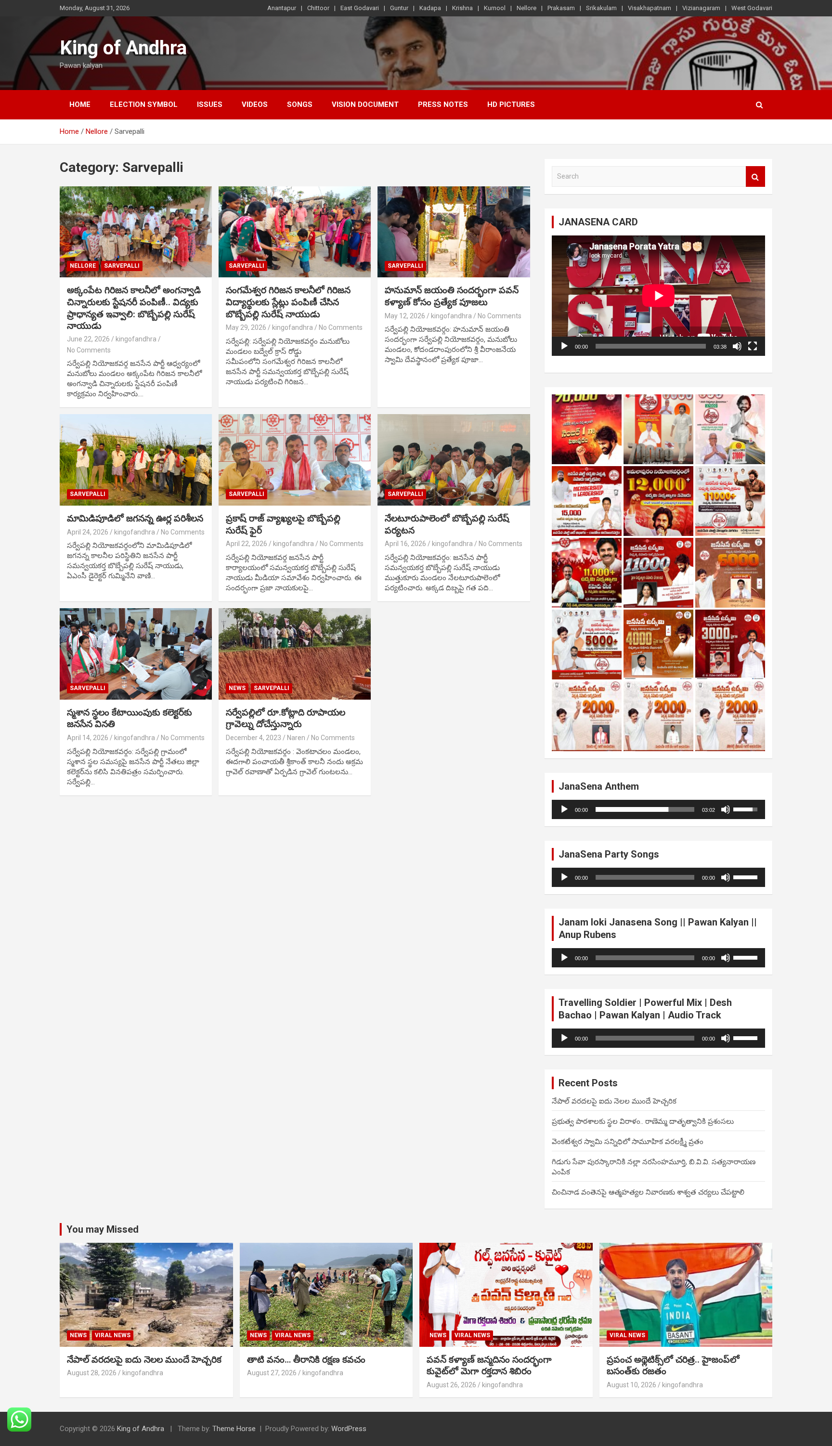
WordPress (348, 1428)
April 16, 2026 (405, 543)
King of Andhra (123, 48)
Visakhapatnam (649, 8)
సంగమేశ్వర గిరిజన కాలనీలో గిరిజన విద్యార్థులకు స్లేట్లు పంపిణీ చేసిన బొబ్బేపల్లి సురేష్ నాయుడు (288, 302)
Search (755, 176)
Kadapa (430, 8)
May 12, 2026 (405, 316)
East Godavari (359, 8)
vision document (365, 104)
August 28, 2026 (92, 1373)
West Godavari (751, 8)
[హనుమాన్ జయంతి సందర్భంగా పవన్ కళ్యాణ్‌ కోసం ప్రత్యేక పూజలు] (453, 232)
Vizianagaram (701, 8)
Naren (296, 738)
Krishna (462, 8)
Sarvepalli (122, 265)
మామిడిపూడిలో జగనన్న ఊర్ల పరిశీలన (135, 518)
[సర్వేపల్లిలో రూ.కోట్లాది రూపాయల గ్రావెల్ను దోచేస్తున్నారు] (294, 654)
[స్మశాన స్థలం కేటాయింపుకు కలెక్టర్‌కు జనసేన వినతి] (135, 654)
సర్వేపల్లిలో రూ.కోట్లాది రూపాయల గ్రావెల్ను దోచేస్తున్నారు (285, 718)
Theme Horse (234, 1428)
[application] (658, 295)
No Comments (89, 350)
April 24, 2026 (87, 532)
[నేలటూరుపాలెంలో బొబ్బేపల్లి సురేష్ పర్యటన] (453, 460)
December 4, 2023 (253, 738)
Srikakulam (601, 8)
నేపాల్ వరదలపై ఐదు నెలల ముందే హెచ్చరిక (614, 1101)
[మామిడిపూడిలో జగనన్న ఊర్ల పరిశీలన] (135, 460)
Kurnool (495, 8)
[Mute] (737, 346)
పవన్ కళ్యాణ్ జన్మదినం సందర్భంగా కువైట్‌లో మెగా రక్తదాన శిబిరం (489, 1365)
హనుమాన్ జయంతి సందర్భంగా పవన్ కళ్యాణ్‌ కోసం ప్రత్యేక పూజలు (452, 296)
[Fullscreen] (752, 346)
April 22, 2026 (246, 543)
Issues (209, 104)
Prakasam (561, 8)
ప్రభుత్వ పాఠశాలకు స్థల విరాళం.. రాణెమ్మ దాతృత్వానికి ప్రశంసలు (643, 1121)
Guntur (399, 8)
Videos (255, 104)
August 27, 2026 (272, 1373)
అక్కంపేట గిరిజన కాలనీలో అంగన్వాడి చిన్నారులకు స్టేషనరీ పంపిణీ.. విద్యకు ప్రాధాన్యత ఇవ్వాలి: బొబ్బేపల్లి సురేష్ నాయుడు (134, 308)
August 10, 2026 (631, 1385)
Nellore (526, 8)
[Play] (564, 346)
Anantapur (281, 8)
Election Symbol (144, 104)
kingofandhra (136, 339)
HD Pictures (511, 104)
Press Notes (443, 104)
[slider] (645, 809)
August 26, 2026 (451, 1385)
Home (80, 104)
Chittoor (318, 8)
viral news (112, 1335)
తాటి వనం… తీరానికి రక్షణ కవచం (306, 1359)
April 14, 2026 (87, 738)
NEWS (237, 688)
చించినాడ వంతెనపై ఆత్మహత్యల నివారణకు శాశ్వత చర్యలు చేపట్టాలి (648, 1192)
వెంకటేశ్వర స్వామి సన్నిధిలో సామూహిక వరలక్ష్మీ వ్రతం (627, 1141)
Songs (299, 104)
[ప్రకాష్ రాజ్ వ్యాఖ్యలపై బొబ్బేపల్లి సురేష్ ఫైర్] (294, 460)
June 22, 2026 (88, 339)
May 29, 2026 (246, 327)
